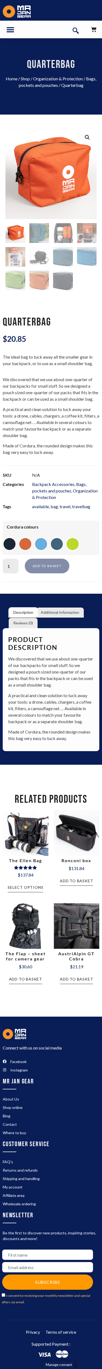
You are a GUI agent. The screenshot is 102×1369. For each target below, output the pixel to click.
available (40, 506)
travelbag (81, 506)
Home (11, 78)
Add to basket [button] (76, 880)
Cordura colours (22, 527)
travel (65, 506)
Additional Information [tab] (60, 612)
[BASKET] (93, 29)
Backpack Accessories (53, 484)
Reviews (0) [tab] (23, 623)
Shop (25, 78)
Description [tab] (23, 612)
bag (54, 506)
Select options (25, 887)
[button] (10, 29)
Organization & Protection (58, 78)
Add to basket (47, 566)
